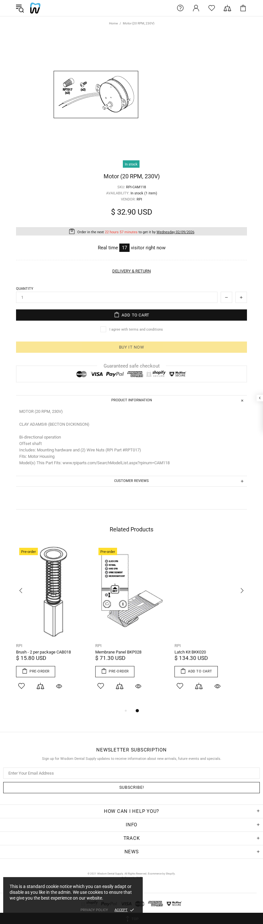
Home (113, 23)
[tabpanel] (52, 626)
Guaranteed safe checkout (132, 366)
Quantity (24, 289)
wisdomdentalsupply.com (35, 8)
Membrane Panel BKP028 (118, 652)
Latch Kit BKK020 (190, 652)
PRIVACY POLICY (94, 910)
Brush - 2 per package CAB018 (43, 652)
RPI (19, 645)
